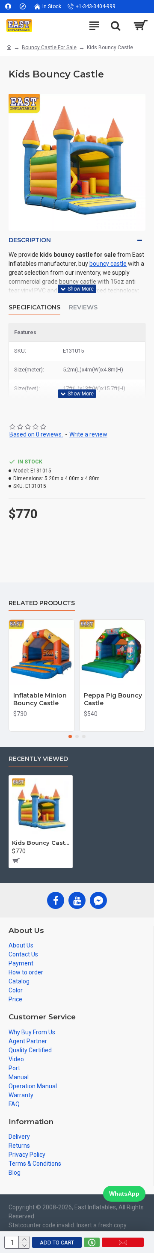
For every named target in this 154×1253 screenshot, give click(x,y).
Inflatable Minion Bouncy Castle (40, 699)
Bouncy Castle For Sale (49, 47)
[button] (70, 736)
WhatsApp (124, 1193)
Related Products (42, 603)
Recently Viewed (38, 759)
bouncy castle (108, 263)
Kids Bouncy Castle (40, 842)
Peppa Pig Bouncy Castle (113, 699)
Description (30, 240)
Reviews (83, 307)
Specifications (34, 307)
